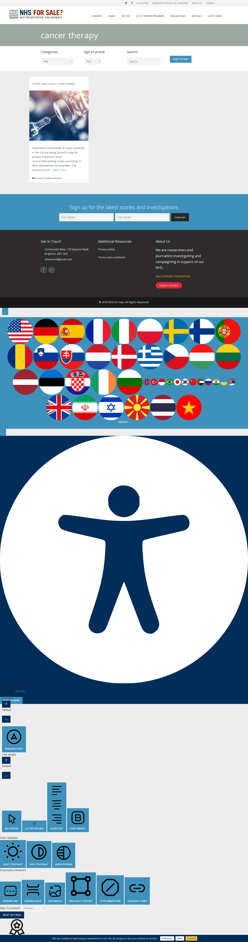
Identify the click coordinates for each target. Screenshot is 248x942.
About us (197, 3)
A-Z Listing (142, 3)
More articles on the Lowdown (170, 3)
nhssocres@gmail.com (58, 259)
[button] (180, 217)
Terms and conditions (111, 257)
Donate (210, 3)
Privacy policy (106, 249)
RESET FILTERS (180, 59)
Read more (59, 170)
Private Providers (66, 83)
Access (52, 83)
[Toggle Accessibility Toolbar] (5, 311)
